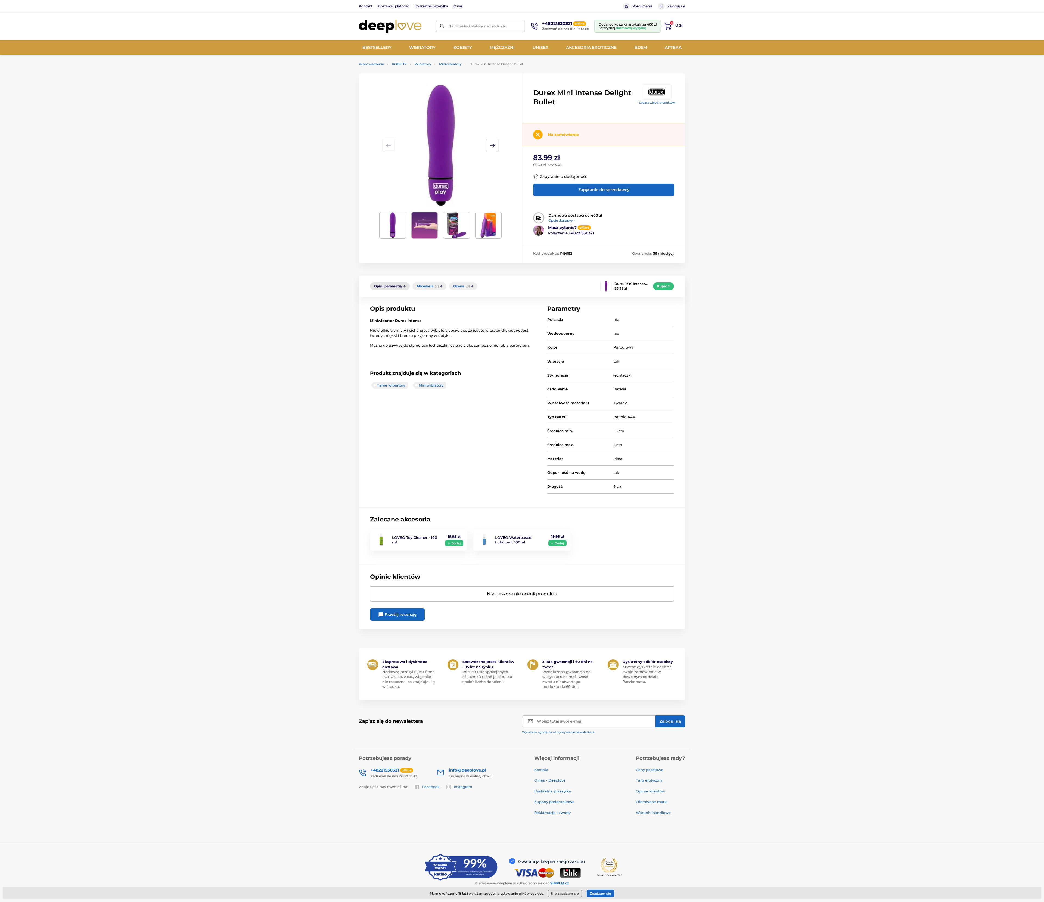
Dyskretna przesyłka (431, 6)
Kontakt (365, 6)
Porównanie (642, 6)
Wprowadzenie (371, 64)
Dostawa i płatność (393, 6)
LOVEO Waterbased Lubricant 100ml (513, 539)
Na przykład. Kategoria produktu (477, 26)
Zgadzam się (600, 893)
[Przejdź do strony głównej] (390, 26)
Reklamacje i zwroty (552, 812)
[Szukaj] (442, 26)
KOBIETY (399, 64)
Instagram (463, 787)
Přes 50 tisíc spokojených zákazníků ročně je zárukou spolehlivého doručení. (487, 677)
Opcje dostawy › (561, 220)
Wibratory (423, 64)
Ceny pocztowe (649, 769)
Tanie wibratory (391, 385)
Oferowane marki (652, 802)
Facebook (431, 787)
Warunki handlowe (653, 812)
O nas (458, 6)
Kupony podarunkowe (554, 802)
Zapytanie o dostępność (563, 176)
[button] (492, 145)
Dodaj (456, 543)
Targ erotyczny (649, 780)
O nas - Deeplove (550, 780)
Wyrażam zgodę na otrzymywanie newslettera (558, 732)
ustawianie (509, 893)
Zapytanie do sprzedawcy (603, 189)
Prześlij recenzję (400, 614)
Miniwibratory (450, 64)
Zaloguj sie (676, 6)
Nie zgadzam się (565, 893)
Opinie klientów (650, 791)
